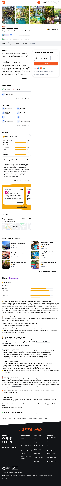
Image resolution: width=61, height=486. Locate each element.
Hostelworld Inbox (52, 461)
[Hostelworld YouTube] (3, 442)
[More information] (28, 160)
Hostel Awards (38, 449)
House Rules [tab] (10, 43)
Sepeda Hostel (24, 345)
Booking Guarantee (39, 445)
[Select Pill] (38, 2)
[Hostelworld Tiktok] (11, 442)
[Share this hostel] (57, 23)
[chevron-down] (14, 283)
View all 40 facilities (24, 35)
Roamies (36, 461)
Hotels (23, 442)
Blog (35, 442)
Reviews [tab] (25, 43)
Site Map (50, 475)
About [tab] (3, 43)
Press (48, 442)
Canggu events (16, 386)
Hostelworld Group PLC (52, 438)
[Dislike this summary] (28, 180)
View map (16, 31)
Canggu (4, 31)
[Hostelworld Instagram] (11, 438)
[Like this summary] (25, 180)
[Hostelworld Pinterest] (7, 442)
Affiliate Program (51, 457)
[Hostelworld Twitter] (7, 438)
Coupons (29, 475)
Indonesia (9, 31)
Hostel (3, 26)
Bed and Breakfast (26, 445)
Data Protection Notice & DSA (9, 475)
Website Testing (43, 475)
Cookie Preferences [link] (7, 478)
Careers (49, 445)
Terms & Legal (22, 475)
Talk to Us (23, 453)
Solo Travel (37, 453)
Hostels (23, 438)
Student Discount (38, 457)
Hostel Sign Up (51, 453)
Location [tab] (17, 43)
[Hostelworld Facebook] (3, 438)
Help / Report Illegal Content (26, 457)
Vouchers (35, 475)
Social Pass (37, 438)
